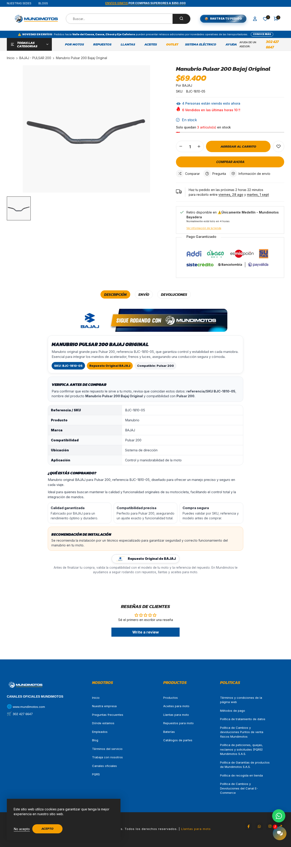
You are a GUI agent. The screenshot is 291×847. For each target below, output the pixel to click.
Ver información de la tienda (203, 228)
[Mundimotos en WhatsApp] (259, 826)
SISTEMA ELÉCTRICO (200, 44)
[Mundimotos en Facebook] (248, 826)
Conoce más (262, 34)
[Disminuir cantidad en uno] (180, 146)
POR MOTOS (74, 44)
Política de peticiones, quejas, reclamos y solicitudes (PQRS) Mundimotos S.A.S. (241, 749)
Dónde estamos (103, 723)
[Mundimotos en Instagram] (269, 826)
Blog (95, 740)
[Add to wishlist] (278, 146)
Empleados (100, 732)
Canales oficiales (104, 766)
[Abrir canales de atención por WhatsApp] (278, 815)
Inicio (96, 697)
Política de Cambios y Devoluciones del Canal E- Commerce (239, 788)
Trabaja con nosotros (107, 757)
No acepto (22, 829)
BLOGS (43, 3)
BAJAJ (187, 85)
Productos (170, 697)
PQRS (96, 774)
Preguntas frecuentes (107, 714)
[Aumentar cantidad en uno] (198, 146)
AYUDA (231, 44)
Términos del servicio (107, 749)
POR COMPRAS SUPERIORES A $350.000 (145, 3)
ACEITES (150, 44)
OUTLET (172, 44)
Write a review (145, 632)
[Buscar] (181, 19)
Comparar (192, 174)
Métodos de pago (232, 710)
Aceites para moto (176, 706)
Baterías (169, 732)
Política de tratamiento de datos (242, 719)
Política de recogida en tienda (241, 775)
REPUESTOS (102, 44)
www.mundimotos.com (29, 707)
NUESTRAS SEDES (19, 3)
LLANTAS (128, 44)
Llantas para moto (176, 714)
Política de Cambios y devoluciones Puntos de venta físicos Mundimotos (241, 732)
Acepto (47, 828)
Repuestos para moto (178, 723)
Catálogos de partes (177, 740)
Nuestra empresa (104, 706)
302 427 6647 (272, 44)
